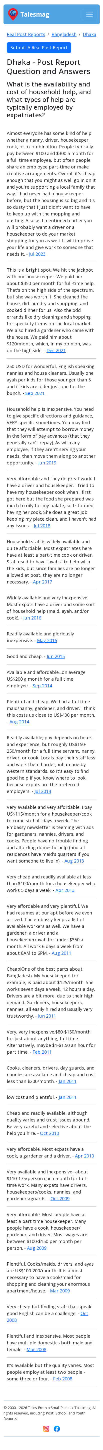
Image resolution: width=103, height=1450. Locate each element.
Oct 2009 (60, 1198)
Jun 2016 (32, 618)
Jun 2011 (47, 1016)
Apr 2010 (84, 1156)
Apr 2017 (42, 582)
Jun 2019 (47, 463)
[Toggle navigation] (90, 14)
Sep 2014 (42, 686)
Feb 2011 (42, 1052)
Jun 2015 (56, 656)
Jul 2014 (42, 791)
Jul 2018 (42, 526)
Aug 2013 (74, 861)
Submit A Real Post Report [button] (39, 47)
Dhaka (89, 34)
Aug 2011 (61, 953)
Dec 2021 (56, 350)
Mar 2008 (36, 1349)
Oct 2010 (49, 1133)
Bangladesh (64, 34)
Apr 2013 (65, 890)
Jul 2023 (37, 254)
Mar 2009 (60, 1291)
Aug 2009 (36, 1248)
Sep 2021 (34, 393)
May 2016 (47, 640)
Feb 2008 (62, 1379)
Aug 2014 (19, 722)
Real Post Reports (26, 34)
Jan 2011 (67, 1081)
